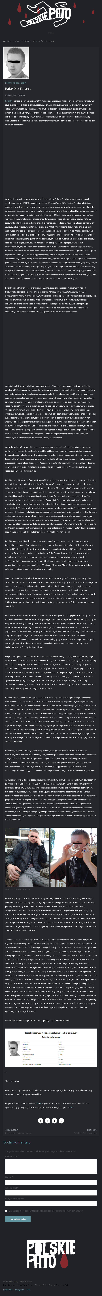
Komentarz (11, 1156)
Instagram (19, 1289)
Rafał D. (8, 101)
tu (38, 1103)
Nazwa (9, 1177)
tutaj (71, 1107)
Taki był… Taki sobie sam (85, 1133)
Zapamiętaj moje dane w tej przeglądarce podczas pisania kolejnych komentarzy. (46, 1210)
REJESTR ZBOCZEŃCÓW (15, 83)
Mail (28, 1289)
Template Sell (62, 1285)
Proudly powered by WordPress (18, 1285)
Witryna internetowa (14, 1198)
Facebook (7, 1289)
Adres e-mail (11, 1187)
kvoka (22, 95)
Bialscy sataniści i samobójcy (18, 1133)
